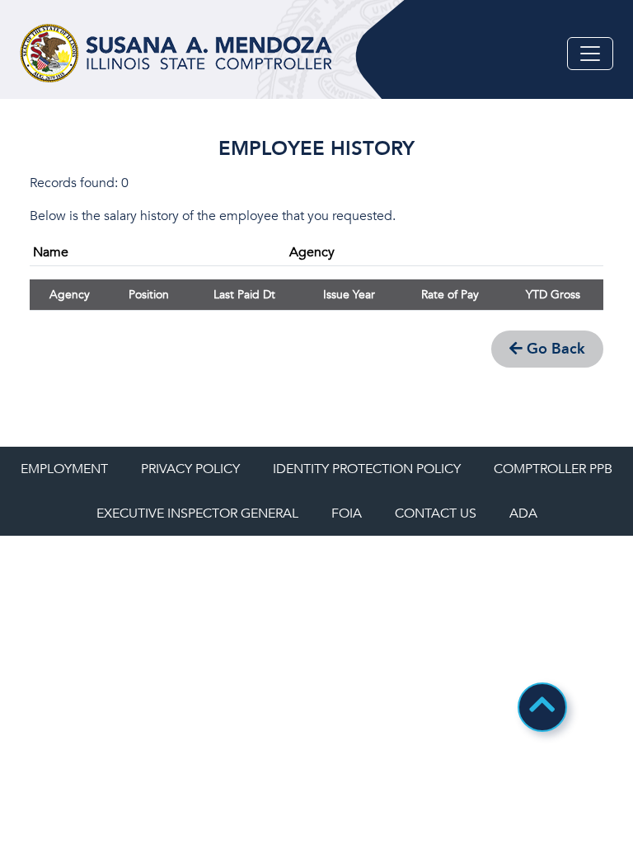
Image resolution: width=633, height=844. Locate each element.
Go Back (554, 349)
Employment (64, 469)
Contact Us (435, 513)
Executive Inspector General (197, 513)
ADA (523, 513)
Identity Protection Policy (367, 469)
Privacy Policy (190, 469)
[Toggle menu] (590, 53)
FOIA (346, 513)
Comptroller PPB (553, 469)
